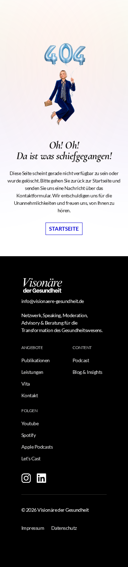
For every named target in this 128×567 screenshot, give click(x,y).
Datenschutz (64, 528)
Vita (25, 384)
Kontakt (29, 395)
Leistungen (32, 372)
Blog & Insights (87, 372)
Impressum (32, 528)
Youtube (29, 423)
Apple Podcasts (37, 447)
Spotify (28, 435)
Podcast (81, 360)
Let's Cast (30, 458)
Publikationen (35, 360)
